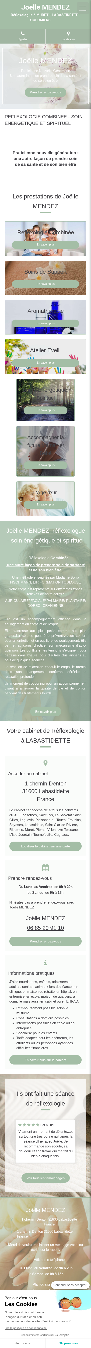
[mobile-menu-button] (83, 8)
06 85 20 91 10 (45, 928)
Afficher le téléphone (49, 1260)
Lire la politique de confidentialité (26, 1328)
